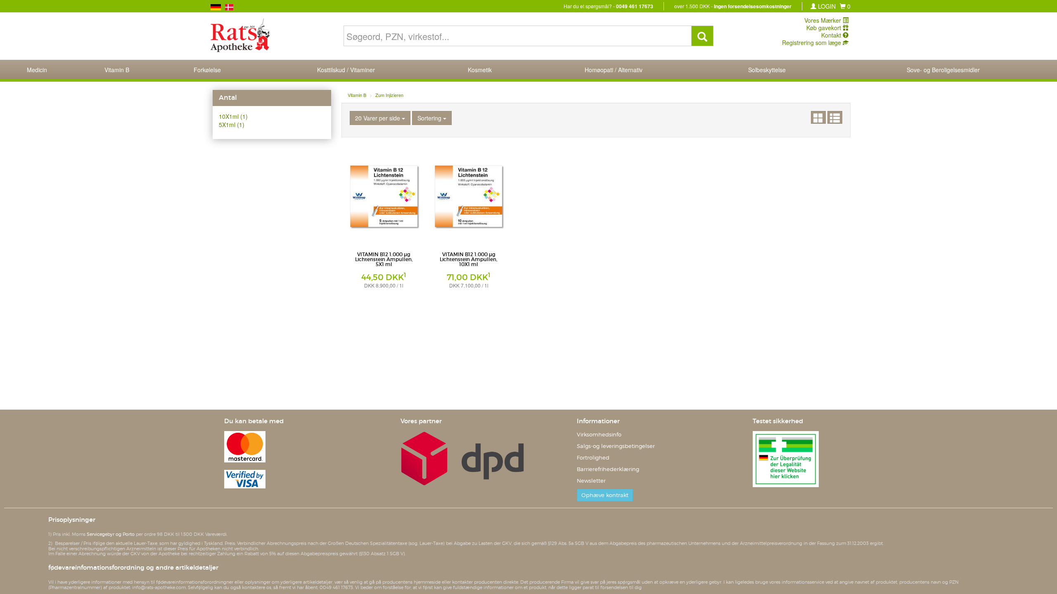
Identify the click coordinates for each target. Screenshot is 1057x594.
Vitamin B (357, 95)
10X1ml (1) (233, 116)
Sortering (430, 118)
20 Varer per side (378, 118)
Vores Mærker (823, 20)
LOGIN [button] (826, 6)
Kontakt (832, 35)
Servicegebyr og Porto (111, 534)
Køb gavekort (824, 28)
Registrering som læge (812, 42)
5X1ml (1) (231, 124)
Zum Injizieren (389, 95)
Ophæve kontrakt (604, 495)
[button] (845, 6)
